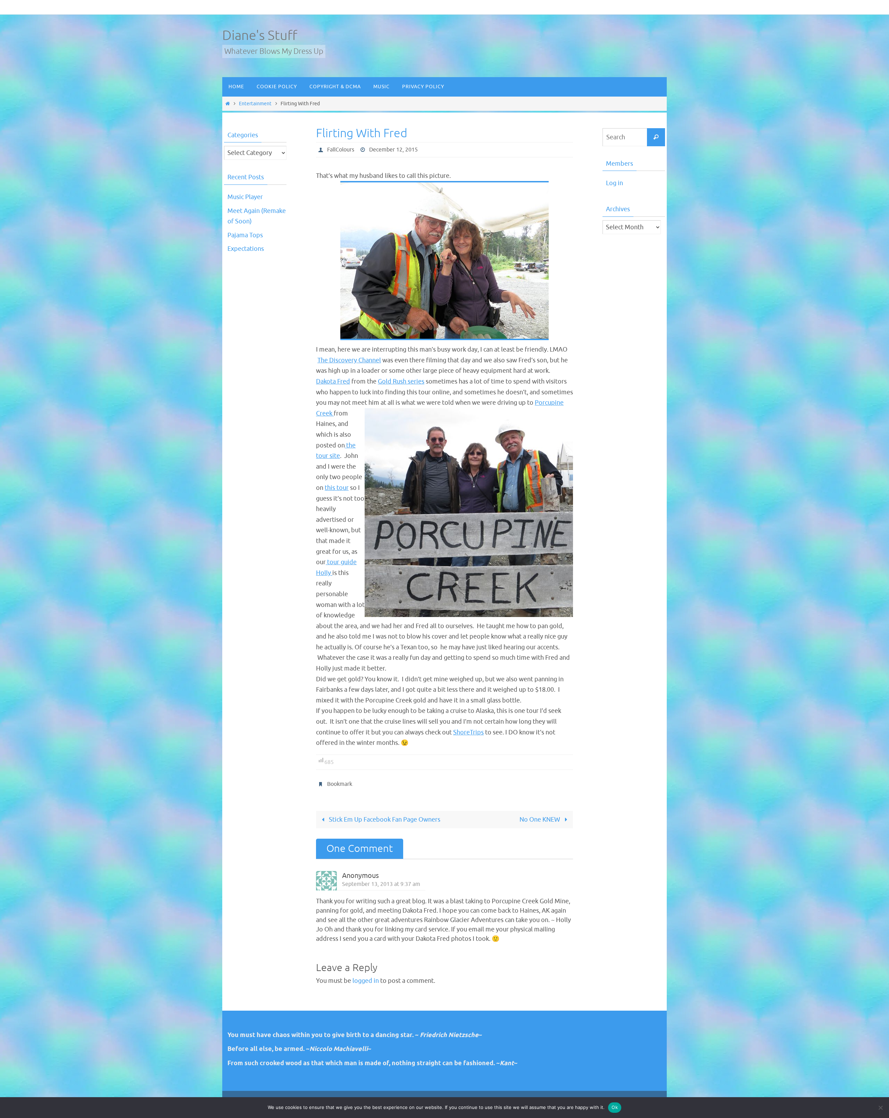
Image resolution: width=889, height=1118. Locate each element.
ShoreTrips (468, 732)
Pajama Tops (245, 235)
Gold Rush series (401, 381)
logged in (365, 981)
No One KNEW (541, 819)
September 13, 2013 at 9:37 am (381, 884)
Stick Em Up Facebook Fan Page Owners (383, 819)
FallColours (340, 149)
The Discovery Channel (349, 360)
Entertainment (255, 103)
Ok (615, 1107)
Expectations (245, 249)
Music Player (245, 197)
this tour (337, 488)
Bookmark (339, 784)
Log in (614, 183)
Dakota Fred (333, 381)
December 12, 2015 (393, 149)
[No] (880, 1107)
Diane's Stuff (259, 35)
